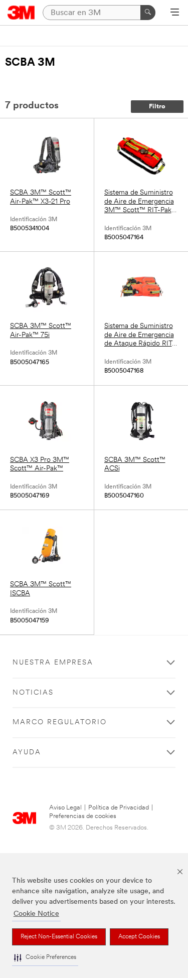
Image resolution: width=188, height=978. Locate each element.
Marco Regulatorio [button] (60, 722)
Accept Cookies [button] (139, 937)
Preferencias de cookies (82, 816)
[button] (45, 957)
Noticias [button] (33, 693)
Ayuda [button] (27, 752)
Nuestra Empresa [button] (53, 663)
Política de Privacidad (118, 807)
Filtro (157, 106)
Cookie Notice (36, 914)
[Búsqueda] (147, 12)
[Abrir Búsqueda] (174, 13)
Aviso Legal (65, 807)
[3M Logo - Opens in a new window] (21, 12)
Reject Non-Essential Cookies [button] (59, 937)
